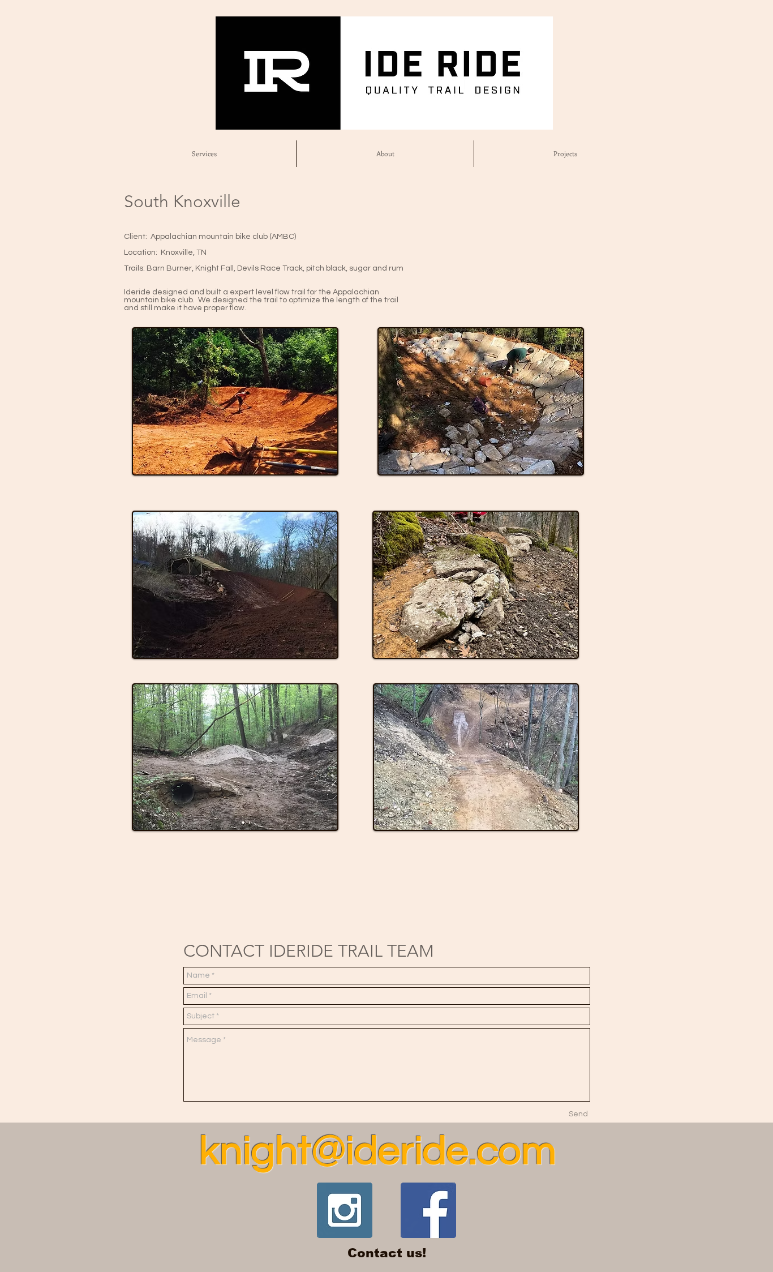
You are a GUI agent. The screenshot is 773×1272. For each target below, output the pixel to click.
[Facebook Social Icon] (428, 1210)
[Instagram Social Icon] (344, 1210)
